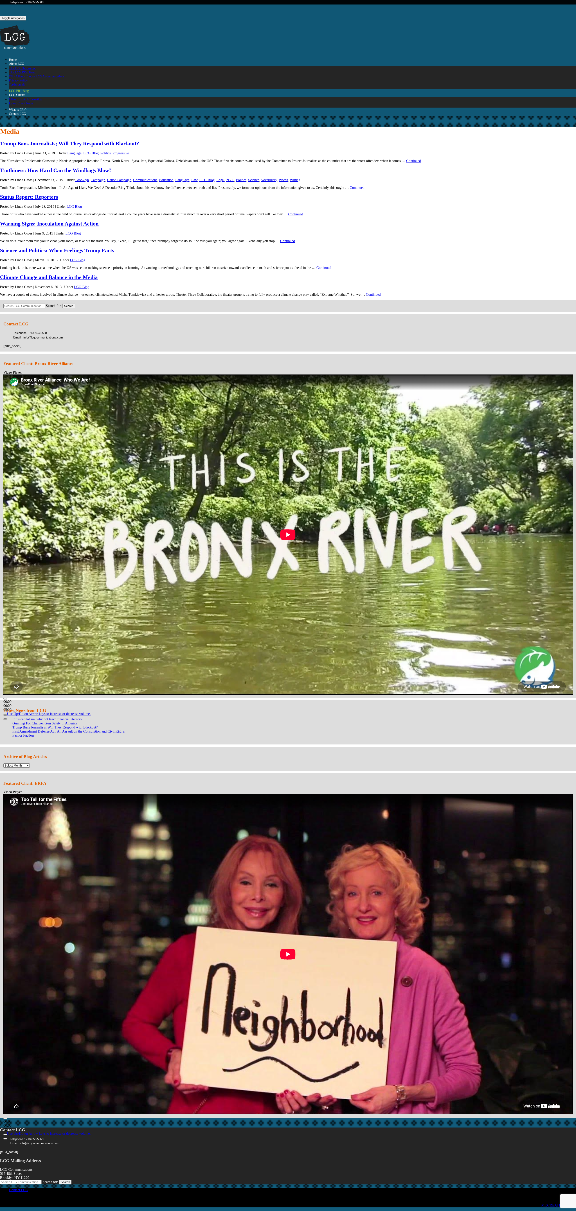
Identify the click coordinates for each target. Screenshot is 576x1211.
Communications (145, 180)
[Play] (5, 698)
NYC (230, 180)
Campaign (98, 180)
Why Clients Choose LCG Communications (36, 76)
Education (166, 180)
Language (74, 153)
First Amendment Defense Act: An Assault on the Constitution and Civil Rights (68, 731)
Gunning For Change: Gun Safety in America (44, 723)
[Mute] (5, 715)
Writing (295, 180)
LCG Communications (18, 37)
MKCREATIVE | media (558, 1205)
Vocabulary (269, 180)
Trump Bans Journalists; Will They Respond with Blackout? (69, 144)
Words (283, 180)
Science (253, 180)
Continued (413, 161)
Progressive (120, 153)
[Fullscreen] (5, 719)
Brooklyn (82, 180)
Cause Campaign (119, 180)
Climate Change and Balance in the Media (49, 277)
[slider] (49, 714)
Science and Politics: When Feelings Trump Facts (57, 250)
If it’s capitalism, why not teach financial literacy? (47, 719)
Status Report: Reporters (29, 197)
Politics (105, 153)
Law (194, 180)
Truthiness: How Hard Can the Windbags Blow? (56, 170)
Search (68, 306)
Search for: (53, 306)
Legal (220, 180)
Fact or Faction (23, 735)
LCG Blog (91, 153)
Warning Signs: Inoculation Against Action (49, 224)
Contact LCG (17, 113)
